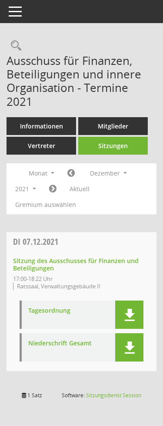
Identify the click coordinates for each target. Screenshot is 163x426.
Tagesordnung (49, 310)
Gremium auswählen (45, 204)
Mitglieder (113, 126)
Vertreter (41, 146)
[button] (129, 315)
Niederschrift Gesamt (60, 343)
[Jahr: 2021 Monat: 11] (71, 173)
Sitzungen (113, 146)
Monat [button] (39, 173)
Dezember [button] (106, 173)
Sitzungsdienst (113, 395)
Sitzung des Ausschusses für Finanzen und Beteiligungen (76, 264)
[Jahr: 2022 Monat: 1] (53, 189)
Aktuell (80, 189)
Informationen (41, 126)
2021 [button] (23, 189)
